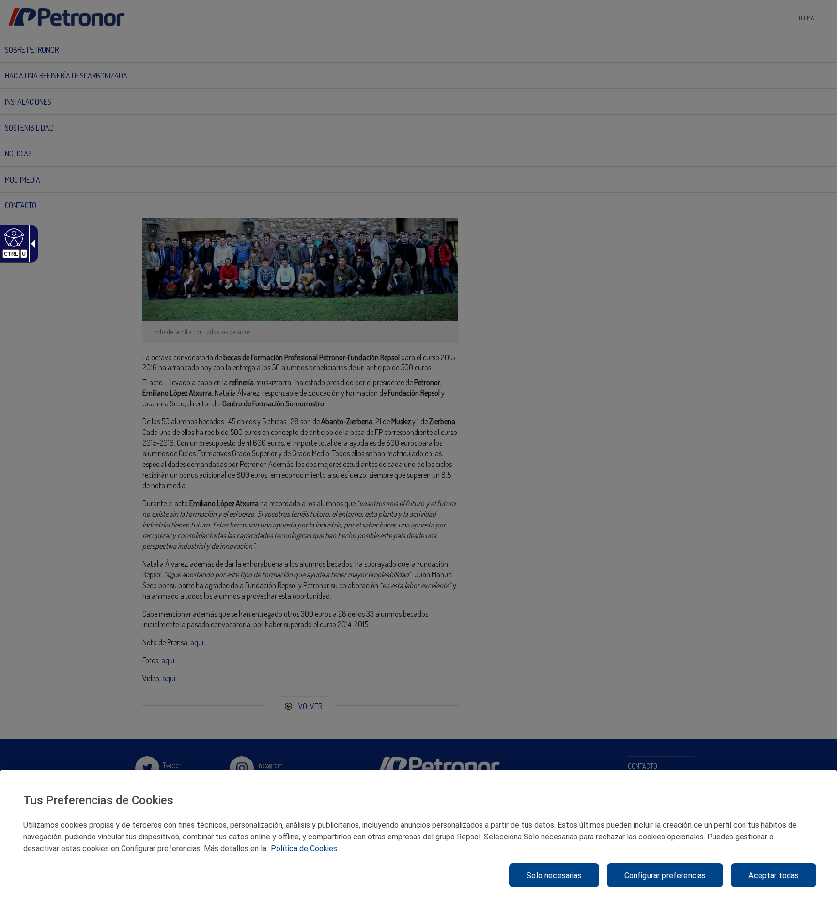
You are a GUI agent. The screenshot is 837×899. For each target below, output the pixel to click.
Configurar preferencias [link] (665, 875)
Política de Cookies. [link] (305, 848)
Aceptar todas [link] (773, 875)
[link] (12, 236)
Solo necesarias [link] (554, 875)
